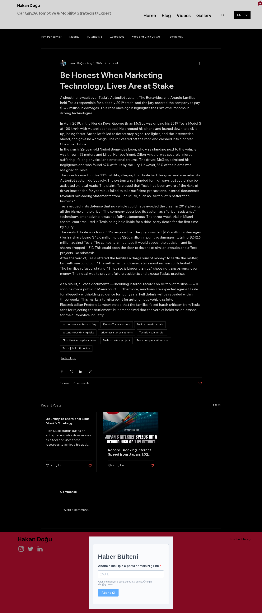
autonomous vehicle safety (79, 324)
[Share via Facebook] (62, 371)
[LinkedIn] (40, 549)
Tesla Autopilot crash (150, 324)
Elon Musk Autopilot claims (79, 340)
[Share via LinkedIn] (80, 371)
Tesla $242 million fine (76, 348)
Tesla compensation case (152, 340)
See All (217, 404)
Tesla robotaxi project (116, 340)
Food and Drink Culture (146, 36)
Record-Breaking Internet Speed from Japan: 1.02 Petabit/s (129, 452)
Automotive (94, 36)
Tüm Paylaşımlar (51, 36)
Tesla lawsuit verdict (151, 332)
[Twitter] (30, 549)
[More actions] (199, 63)
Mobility (74, 36)
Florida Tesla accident (116, 324)
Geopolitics (117, 36)
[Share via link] (90, 371)
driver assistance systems (117, 332)
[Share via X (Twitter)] (71, 371)
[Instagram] (21, 549)
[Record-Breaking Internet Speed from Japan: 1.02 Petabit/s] (131, 427)
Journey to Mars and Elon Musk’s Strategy (67, 420)
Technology (175, 36)
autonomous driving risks (78, 332)
